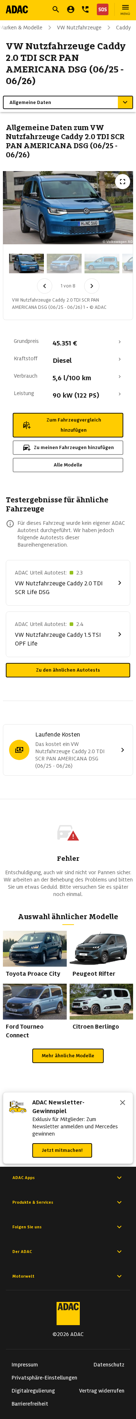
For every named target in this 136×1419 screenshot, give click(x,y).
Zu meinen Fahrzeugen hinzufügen (74, 447)
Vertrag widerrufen (101, 1390)
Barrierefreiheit (30, 1404)
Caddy (123, 27)
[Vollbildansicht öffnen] (122, 181)
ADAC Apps (23, 1177)
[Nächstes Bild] (91, 286)
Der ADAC (22, 1251)
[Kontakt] (85, 9)
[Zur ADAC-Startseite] (17, 9)
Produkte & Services (32, 1202)
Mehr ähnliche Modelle (68, 1056)
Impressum (25, 1364)
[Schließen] (122, 1103)
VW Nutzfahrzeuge (79, 27)
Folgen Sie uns (27, 1226)
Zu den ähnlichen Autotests (68, 670)
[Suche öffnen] (56, 9)
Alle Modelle (68, 465)
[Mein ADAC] (70, 9)
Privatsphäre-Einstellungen (44, 1377)
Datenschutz (109, 1364)
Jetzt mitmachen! (62, 1150)
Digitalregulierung (33, 1390)
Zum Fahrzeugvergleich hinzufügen (73, 425)
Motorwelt (23, 1276)
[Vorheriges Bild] (44, 286)
